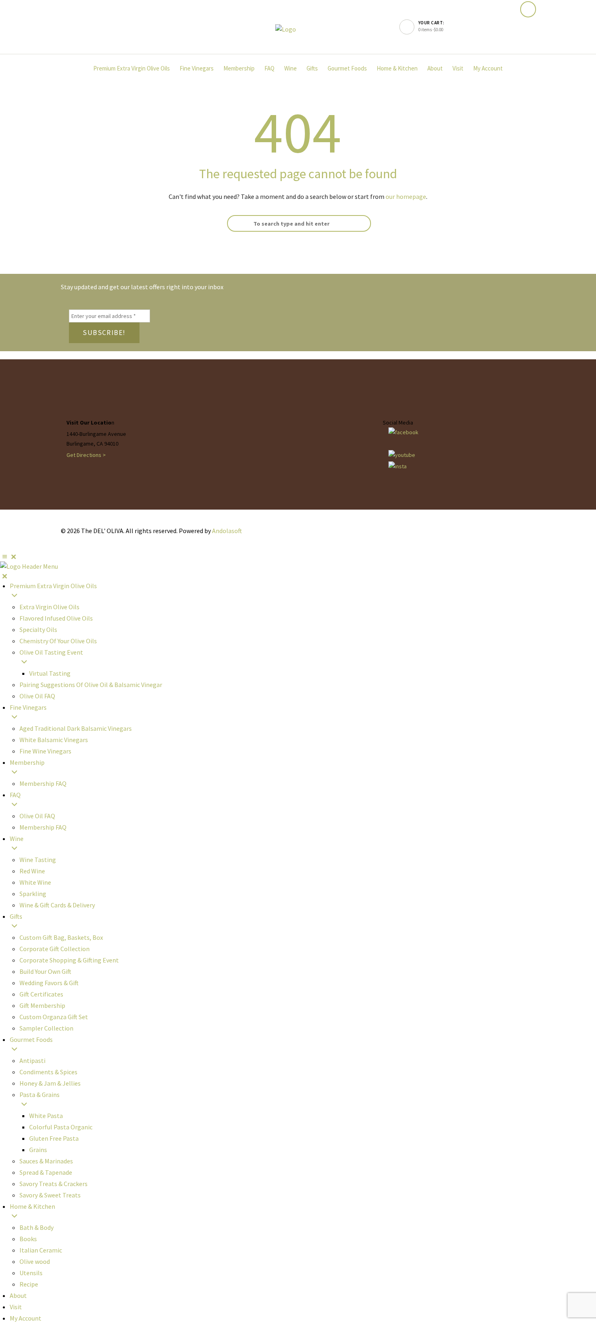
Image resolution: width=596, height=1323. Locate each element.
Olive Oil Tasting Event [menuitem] (51, 652)
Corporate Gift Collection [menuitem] (54, 949)
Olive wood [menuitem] (34, 1261)
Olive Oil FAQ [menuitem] (37, 696)
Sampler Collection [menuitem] (46, 1028)
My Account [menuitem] (25, 1318)
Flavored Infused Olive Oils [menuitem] (56, 618)
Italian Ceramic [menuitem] (40, 1250)
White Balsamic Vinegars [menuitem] (53, 740)
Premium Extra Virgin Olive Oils (131, 68)
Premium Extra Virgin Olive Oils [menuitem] (53, 586)
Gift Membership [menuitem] (42, 1005)
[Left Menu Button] (9, 557)
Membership (239, 68)
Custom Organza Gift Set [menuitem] (53, 1017)
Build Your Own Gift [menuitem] (45, 971)
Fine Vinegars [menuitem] (28, 707)
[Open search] (528, 9)
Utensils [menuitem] (31, 1273)
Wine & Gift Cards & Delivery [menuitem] (57, 905)
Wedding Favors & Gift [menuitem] (49, 983)
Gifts (312, 68)
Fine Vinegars (197, 68)
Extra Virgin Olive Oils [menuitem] (49, 607)
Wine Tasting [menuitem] (37, 860)
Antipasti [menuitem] (32, 1060)
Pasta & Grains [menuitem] (39, 1094)
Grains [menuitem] (38, 1150)
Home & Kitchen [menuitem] (32, 1206)
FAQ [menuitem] (15, 795)
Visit (457, 68)
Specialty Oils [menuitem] (38, 629)
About (435, 68)
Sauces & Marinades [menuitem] (46, 1161)
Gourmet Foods (347, 68)
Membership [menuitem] (27, 762)
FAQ (269, 68)
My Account (488, 68)
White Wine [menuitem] (35, 882)
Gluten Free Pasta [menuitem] (54, 1138)
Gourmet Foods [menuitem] (31, 1039)
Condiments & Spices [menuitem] (48, 1072)
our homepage (406, 196)
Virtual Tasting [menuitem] (50, 673)
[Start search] (235, 223)
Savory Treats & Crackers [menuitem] (53, 1184)
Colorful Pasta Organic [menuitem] (60, 1127)
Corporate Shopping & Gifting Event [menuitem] (69, 960)
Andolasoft (227, 531)
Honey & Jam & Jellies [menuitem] (50, 1083)
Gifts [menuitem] (16, 916)
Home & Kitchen (397, 68)
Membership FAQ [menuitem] (42, 783)
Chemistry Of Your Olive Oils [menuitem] (58, 641)
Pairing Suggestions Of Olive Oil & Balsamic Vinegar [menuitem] (90, 685)
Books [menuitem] (28, 1239)
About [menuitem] (18, 1295)
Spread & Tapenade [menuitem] (45, 1172)
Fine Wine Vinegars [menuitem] (45, 751)
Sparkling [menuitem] (32, 894)
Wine (290, 68)
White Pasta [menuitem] (46, 1116)
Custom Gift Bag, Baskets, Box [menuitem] (61, 937)
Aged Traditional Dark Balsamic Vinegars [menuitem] (75, 728)
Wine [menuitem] (17, 838)
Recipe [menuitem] (28, 1284)
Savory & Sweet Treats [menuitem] (50, 1195)
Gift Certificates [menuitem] (41, 994)
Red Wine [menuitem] (32, 871)
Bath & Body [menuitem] (36, 1227)
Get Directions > (86, 455)
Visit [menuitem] (16, 1307)
